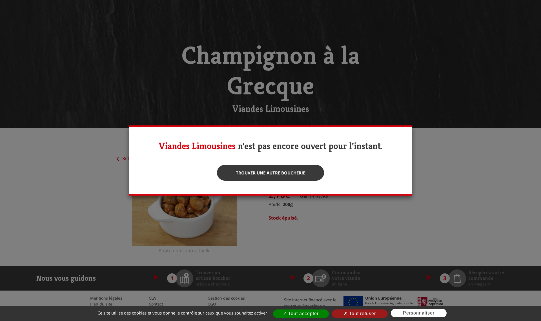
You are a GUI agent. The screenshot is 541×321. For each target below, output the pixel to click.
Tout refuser (362, 313)
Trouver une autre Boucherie (270, 173)
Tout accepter (303, 313)
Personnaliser (418, 313)
